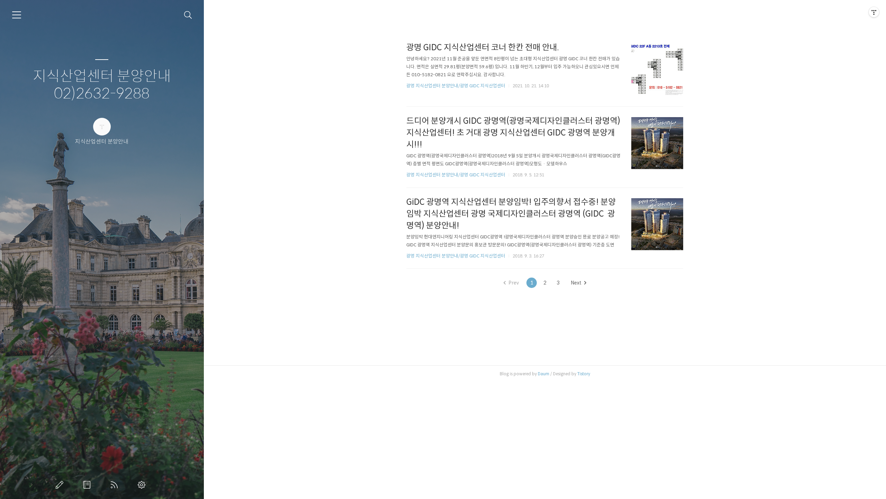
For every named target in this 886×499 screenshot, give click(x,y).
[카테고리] (16, 14)
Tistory (583, 373)
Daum (543, 373)
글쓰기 (61, 485)
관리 (143, 485)
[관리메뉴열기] (874, 12)
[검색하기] (188, 15)
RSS (115, 485)
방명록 (88, 485)
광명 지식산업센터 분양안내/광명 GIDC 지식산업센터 (455, 86)
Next (576, 283)
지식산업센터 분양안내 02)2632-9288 (102, 85)
